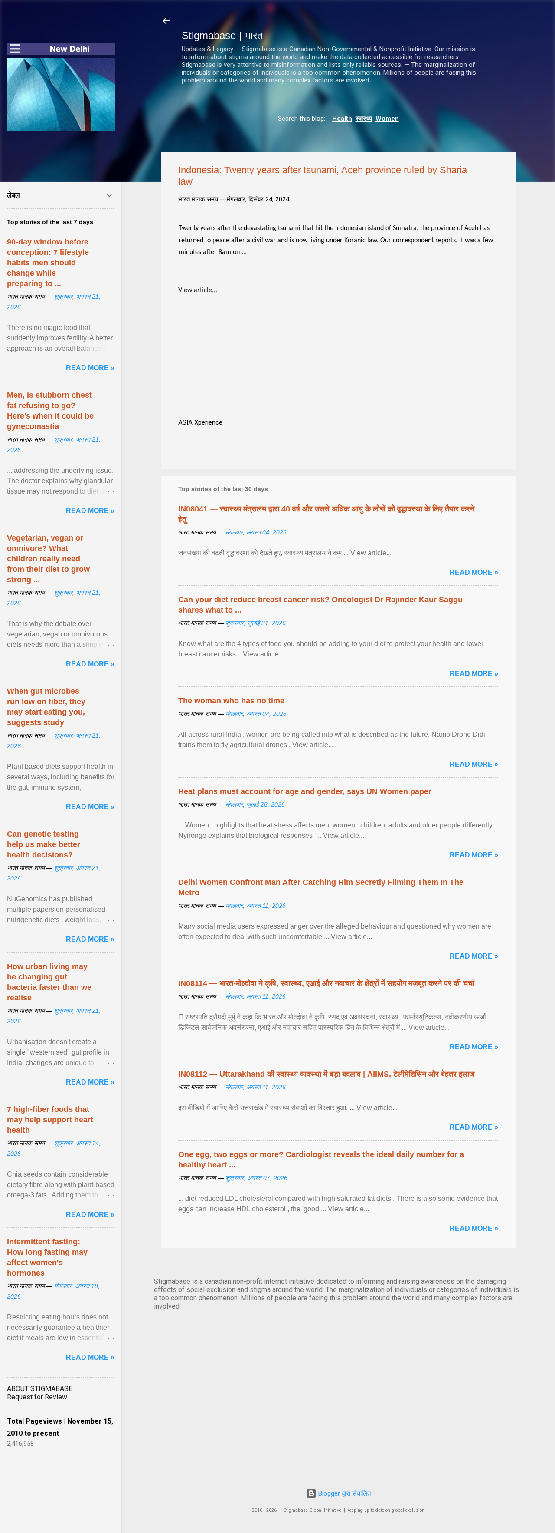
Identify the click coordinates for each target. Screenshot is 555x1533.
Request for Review (37, 1397)
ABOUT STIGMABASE (39, 1389)
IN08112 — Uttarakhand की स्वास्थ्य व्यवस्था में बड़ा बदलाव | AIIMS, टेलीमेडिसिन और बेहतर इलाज (326, 1074)
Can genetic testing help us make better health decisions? (43, 844)
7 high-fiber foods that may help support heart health (50, 1119)
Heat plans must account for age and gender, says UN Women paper (304, 791)
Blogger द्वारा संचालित (344, 1493)
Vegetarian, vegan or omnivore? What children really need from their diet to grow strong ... (48, 559)
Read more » (474, 572)
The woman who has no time (231, 700)
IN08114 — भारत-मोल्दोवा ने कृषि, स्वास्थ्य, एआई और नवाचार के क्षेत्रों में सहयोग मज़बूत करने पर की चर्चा (326, 983)
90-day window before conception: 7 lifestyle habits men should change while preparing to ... (48, 262)
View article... (197, 290)
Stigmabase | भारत (222, 35)
